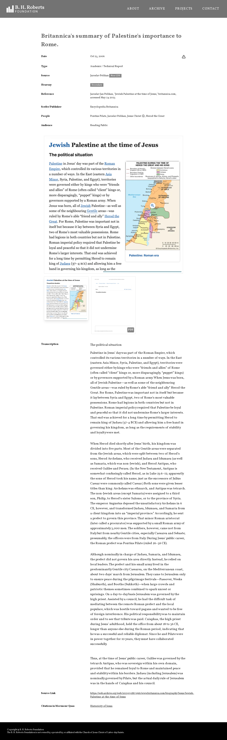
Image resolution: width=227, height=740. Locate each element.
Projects (183, 8)
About (133, 8)
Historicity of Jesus (101, 706)
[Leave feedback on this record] (184, 57)
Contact (210, 8)
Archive (157, 8)
